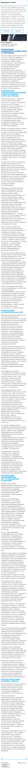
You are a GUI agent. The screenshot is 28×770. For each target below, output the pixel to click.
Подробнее (18, 31)
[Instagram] (19, 763)
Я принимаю (6, 31)
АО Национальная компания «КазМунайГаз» (5, 764)
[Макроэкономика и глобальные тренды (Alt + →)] (20, 758)
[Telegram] (25, 763)
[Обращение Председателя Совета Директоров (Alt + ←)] (7, 758)
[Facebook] (21, 763)
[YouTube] (23, 763)
